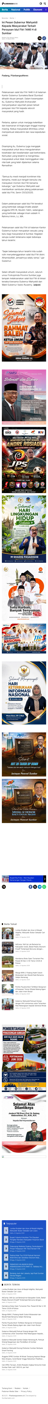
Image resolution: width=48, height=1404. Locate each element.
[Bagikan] (44, 38)
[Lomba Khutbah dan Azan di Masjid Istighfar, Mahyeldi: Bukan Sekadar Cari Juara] (8, 933)
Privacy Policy (26, 1391)
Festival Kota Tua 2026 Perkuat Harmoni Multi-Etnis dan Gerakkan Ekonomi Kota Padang (25, 1256)
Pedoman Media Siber (10, 1391)
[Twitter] (35, 887)
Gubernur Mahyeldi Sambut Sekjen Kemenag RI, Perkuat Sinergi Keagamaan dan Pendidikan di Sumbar (23, 1341)
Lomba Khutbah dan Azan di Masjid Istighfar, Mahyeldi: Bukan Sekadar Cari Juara (30, 932)
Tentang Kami (7, 1388)
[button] (40, 3)
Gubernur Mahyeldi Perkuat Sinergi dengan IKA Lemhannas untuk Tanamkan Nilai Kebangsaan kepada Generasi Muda (30, 1003)
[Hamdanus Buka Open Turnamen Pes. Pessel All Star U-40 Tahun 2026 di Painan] (8, 962)
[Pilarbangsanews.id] (10, 3)
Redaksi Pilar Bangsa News (10, 37)
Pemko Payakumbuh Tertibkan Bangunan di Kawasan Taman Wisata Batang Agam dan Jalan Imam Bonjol (30, 989)
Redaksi (18, 1388)
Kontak (25, 1388)
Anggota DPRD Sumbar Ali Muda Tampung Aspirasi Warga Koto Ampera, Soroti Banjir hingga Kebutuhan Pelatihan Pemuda (23, 1357)
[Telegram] (40, 887)
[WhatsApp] (44, 887)
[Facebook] (31, 887)
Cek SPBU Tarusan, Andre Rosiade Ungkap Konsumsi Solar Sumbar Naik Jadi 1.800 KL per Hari (24, 1366)
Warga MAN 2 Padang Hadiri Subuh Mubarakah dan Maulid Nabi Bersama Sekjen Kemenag (29, 975)
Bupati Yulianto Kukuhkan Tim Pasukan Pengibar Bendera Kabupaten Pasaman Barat (27, 1238)
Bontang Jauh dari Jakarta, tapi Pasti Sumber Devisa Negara (27, 1274)
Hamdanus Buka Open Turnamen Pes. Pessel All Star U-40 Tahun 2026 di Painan (29, 960)
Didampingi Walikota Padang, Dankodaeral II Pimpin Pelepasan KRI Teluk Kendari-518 (26, 1247)
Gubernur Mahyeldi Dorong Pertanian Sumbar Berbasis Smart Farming (22, 1349)
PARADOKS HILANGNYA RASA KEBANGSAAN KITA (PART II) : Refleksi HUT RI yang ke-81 (26, 1265)
